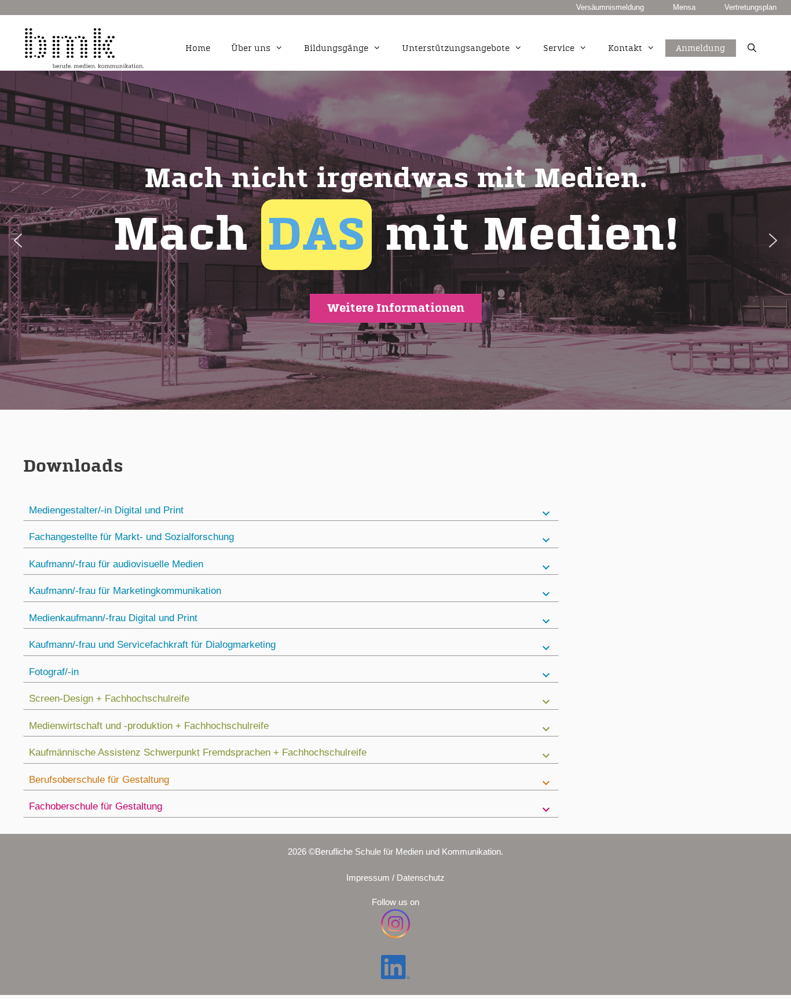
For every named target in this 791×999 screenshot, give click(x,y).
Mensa (684, 7)
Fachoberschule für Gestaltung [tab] (95, 806)
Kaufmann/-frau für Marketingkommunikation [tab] (125, 590)
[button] (395, 240)
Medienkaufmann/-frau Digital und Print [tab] (113, 618)
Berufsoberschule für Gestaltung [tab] (99, 779)
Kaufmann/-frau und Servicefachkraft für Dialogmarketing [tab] (152, 644)
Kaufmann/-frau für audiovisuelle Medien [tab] (116, 564)
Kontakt (625, 48)
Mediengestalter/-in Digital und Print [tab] (106, 510)
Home (197, 48)
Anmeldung (700, 35)
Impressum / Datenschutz (395, 878)
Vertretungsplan (750, 7)
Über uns (250, 48)
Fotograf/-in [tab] (54, 671)
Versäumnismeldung (610, 7)
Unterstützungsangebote (456, 48)
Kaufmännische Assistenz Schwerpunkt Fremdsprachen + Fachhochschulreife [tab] (198, 752)
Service (558, 48)
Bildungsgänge (336, 48)
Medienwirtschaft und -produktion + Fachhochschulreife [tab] (149, 725)
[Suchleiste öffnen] (752, 49)
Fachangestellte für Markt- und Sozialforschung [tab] (131, 536)
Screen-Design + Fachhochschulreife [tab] (109, 698)
